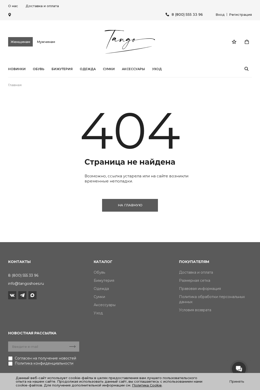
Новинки (17, 69)
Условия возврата (195, 310)
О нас (13, 6)
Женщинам (20, 42)
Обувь (38, 69)
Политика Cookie (147, 385)
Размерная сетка (194, 280)
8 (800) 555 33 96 (187, 15)
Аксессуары (133, 69)
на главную (130, 205)
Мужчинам (46, 42)
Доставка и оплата (42, 6)
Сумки (109, 69)
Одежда (88, 69)
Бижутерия (62, 69)
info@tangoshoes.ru (26, 283)
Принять (236, 381)
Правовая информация (200, 288)
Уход (157, 69)
